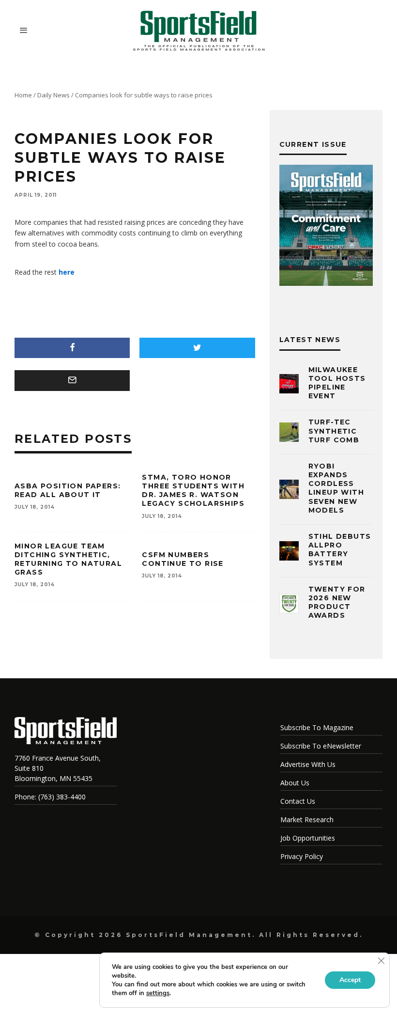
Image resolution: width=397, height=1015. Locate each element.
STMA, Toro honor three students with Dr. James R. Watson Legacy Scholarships (193, 490)
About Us (294, 782)
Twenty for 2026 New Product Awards (337, 602)
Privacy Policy (301, 856)
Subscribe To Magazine (316, 727)
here (67, 272)
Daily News (53, 95)
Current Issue (313, 144)
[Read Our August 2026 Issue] (326, 227)
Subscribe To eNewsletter (320, 745)
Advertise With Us (308, 764)
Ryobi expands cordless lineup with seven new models (336, 488)
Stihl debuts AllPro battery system (339, 549)
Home (23, 95)
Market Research (307, 819)
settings (157, 993)
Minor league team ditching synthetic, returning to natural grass (68, 559)
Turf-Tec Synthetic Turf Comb (334, 431)
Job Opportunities (307, 838)
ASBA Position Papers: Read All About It (68, 490)
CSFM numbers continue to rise (182, 559)
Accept (350, 979)
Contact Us (297, 801)
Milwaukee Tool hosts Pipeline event (337, 383)
